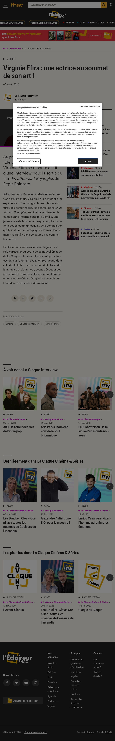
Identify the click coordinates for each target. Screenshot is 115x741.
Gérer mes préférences (29, 161)
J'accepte (88, 161)
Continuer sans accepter (90, 106)
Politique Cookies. (30, 137)
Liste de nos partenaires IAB (28, 153)
